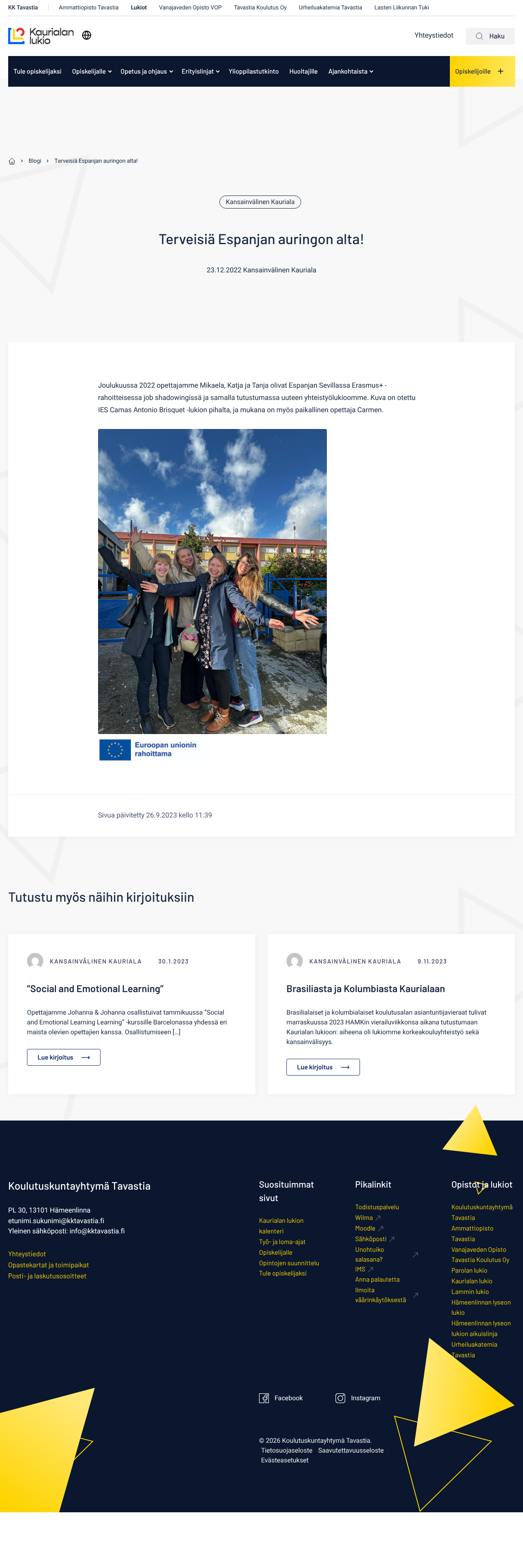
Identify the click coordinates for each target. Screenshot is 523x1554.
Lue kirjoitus (55, 1057)
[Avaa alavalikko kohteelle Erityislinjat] (218, 71)
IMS (360, 1269)
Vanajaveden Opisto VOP (190, 7)
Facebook (289, 1398)
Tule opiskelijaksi (37, 71)
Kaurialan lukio (472, 1281)
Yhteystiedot (434, 36)
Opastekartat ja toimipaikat (48, 1265)
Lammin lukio (470, 1292)
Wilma (364, 1218)
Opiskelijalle (89, 71)
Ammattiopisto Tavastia (89, 7)
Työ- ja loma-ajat (282, 1242)
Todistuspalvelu (377, 1207)
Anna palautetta (377, 1279)
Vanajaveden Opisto (479, 1249)
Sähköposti (371, 1239)
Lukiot (139, 7)
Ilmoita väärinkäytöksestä (380, 1295)
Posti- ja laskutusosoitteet (47, 1276)
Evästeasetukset (284, 1460)
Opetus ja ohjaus (144, 71)
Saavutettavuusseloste (351, 1450)
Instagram (365, 1398)
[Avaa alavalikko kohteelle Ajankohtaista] (371, 71)
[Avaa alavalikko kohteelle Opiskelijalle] (110, 71)
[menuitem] (37, 71)
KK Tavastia (23, 7)
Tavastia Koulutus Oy (260, 7)
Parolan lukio (469, 1270)
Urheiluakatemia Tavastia (330, 7)
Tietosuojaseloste (287, 1450)
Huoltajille (303, 71)
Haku (497, 36)
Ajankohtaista (348, 71)
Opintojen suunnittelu (289, 1263)
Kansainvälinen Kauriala (260, 202)
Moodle (365, 1228)
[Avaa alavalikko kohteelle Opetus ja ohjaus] (171, 71)
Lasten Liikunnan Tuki (401, 7)
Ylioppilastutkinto (253, 71)
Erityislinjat (198, 71)
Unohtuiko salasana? (369, 1254)
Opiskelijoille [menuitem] (473, 71)
